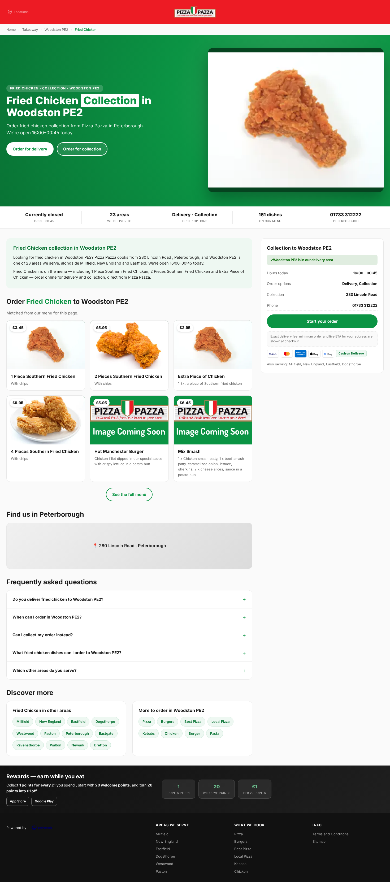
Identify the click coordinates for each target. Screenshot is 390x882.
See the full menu (129, 494)
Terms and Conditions (331, 834)
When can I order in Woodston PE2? (46, 617)
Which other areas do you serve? (44, 670)
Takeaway (30, 30)
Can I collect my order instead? (42, 634)
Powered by (16, 827)
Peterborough (77, 733)
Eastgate (106, 733)
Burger (194, 733)
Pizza (146, 721)
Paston (50, 733)
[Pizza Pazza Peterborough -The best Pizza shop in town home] (195, 12)
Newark (77, 745)
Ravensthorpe (28, 745)
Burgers (167, 721)
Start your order (322, 321)
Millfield (22, 721)
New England (50, 721)
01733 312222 (346, 214)
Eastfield (78, 721)
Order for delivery (30, 149)
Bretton (100, 745)
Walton (55, 745)
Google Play (44, 801)
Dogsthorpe (105, 721)
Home (11, 30)
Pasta (214, 733)
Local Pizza (220, 721)
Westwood (25, 733)
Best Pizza (192, 721)
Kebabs (148, 733)
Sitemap (319, 841)
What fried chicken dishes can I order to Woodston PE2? (66, 652)
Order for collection (82, 149)
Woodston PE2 (56, 30)
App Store (18, 801)
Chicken (172, 733)
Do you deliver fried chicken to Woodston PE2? (57, 599)
